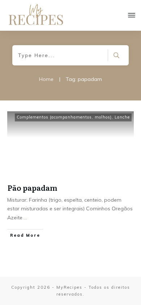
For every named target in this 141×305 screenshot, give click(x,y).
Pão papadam (32, 187)
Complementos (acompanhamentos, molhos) (64, 117)
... (25, 217)
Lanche (122, 117)
